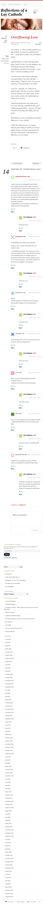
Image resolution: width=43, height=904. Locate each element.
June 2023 (8, 725)
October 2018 (8, 864)
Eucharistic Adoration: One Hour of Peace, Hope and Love (20, 618)
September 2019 (9, 836)
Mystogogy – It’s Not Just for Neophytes (15, 580)
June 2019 (8, 842)
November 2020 (9, 801)
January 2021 (8, 798)
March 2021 (8, 791)
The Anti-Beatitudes (10, 604)
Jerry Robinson (21, 42)
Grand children (4, 60)
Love (29, 42)
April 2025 (7, 671)
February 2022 (9, 769)
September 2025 (9, 658)
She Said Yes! (8, 622)
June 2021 (8, 782)
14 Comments (38, 43)
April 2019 (7, 849)
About (4, 4)
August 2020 (8, 810)
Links (25, 4)
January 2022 (8, 772)
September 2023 (9, 718)
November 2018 (9, 861)
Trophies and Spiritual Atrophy (12, 615)
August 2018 (8, 871)
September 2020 (9, 807)
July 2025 (7, 664)
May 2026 (7, 642)
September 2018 (9, 868)
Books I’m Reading (14, 4)
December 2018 (9, 858)
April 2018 (7, 883)
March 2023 (8, 734)
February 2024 (9, 702)
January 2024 (8, 706)
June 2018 (8, 877)
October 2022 (8, 750)
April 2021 (7, 788)
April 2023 (7, 731)
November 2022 (9, 747)
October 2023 (8, 715)
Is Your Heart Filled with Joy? (12, 577)
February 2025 (9, 674)
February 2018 (9, 890)
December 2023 (9, 709)
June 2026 (8, 639)
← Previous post (16, 163)
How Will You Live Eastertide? (12, 583)
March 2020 (8, 823)
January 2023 (8, 741)
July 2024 (7, 690)
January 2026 (8, 655)
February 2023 (9, 737)
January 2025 (8, 677)
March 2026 (8, 648)
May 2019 (7, 845)
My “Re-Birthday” (9, 586)
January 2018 (8, 893)
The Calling (8, 625)
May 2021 (7, 785)
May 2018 (7, 880)
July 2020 (7, 814)
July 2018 (7, 874)
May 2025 (7, 668)
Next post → (36, 163)
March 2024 (8, 699)
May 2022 (7, 760)
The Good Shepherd (10, 601)
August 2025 (8, 661)
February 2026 (9, 652)
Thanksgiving (14, 44)
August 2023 (8, 722)
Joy (5, 63)
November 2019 (9, 833)
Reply (12, 211)
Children (3, 58)
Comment (35, 530)
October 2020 (8, 804)
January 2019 (8, 855)
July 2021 (7, 779)
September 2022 (9, 753)
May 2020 (7, 817)
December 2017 (9, 896)
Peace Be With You (10, 631)
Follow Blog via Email (13, 544)
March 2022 (8, 766)
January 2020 (8, 826)
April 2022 (7, 763)
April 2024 (7, 696)
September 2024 (9, 687)
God (7, 58)
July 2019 (7, 839)
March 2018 (8, 887)
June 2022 (8, 757)
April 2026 (7, 645)
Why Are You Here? (10, 612)
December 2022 (9, 744)
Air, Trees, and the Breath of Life (13, 628)
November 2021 (9, 776)
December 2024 (9, 680)
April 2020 (7, 820)
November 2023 (9, 712)
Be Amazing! (8, 574)
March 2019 (8, 852)
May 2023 (7, 728)
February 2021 (9, 795)
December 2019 (9, 829)
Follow (6, 554)
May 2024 (7, 693)
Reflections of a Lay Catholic (14, 12)
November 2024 (9, 683)
